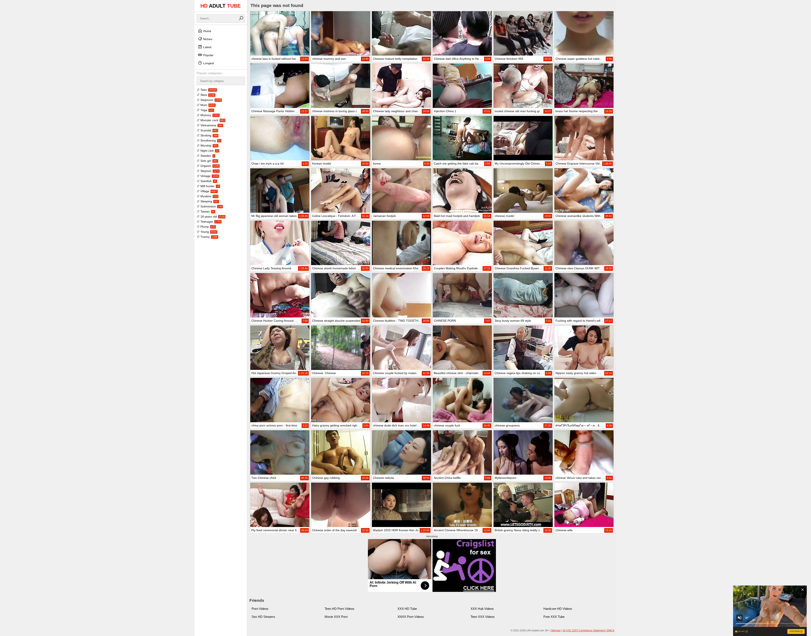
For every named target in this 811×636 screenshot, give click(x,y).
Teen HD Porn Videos (339, 608)
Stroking (209, 135)
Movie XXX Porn (336, 616)
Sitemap (556, 630)
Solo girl (209, 160)
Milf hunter (209, 186)
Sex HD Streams (263, 616)
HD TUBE (220, 6)
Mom (207, 105)
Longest (208, 63)
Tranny (209, 236)
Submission (211, 206)
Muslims (209, 196)
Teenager (210, 221)
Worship (209, 145)
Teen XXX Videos (483, 616)
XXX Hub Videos (482, 608)
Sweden (207, 155)
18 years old (212, 216)
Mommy (209, 115)
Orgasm (209, 166)
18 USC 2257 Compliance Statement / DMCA (588, 630)
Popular (208, 55)
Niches (207, 39)
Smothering (210, 140)
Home (206, 31)
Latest (206, 47)
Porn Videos (260, 608)
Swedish (208, 181)
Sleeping (209, 201)
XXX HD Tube (407, 608)
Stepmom (210, 100)
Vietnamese (211, 125)
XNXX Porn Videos (410, 616)
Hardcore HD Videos (557, 608)
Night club (209, 150)
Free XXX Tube (554, 616)
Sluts (207, 95)
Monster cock (212, 120)
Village (208, 191)
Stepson (209, 171)
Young (208, 231)
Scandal (209, 130)
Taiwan (207, 211)
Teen (208, 89)
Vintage (209, 176)
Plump (207, 226)
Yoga (207, 110)
